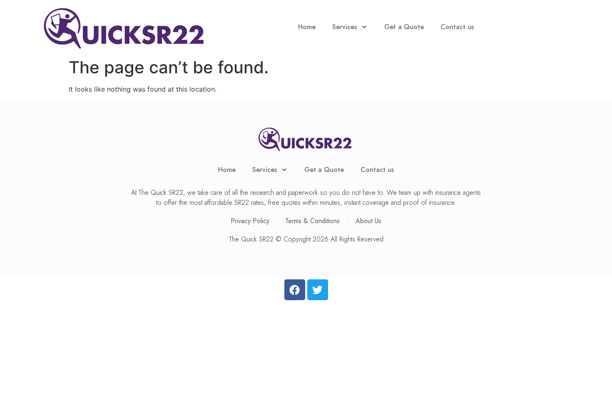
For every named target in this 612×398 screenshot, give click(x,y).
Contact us (457, 27)
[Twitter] (317, 289)
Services (344, 27)
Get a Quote (404, 27)
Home (307, 27)
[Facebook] (294, 289)
